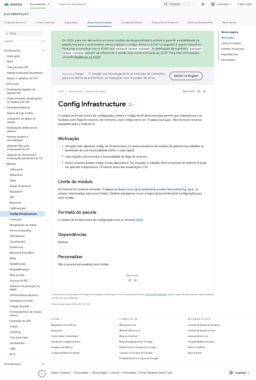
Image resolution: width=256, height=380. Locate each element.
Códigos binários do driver (65, 352)
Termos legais (99, 372)
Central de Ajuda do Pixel (201, 330)
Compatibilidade (132, 22)
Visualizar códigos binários (65, 341)
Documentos (38, 4)
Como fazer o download (64, 336)
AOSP (61, 91)
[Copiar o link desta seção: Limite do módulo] (96, 182)
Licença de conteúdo (156, 294)
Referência (229, 22)
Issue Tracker (195, 352)
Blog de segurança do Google (135, 341)
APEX (139, 220)
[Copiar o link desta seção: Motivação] (82, 139)
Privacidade (129, 372)
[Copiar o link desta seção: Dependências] (90, 235)
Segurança (71, 22)
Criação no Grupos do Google (135, 352)
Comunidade (80, 372)
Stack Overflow (196, 347)
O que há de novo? (15, 22)
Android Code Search (72, 4)
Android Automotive (200, 22)
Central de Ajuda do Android (204, 324)
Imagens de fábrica (62, 347)
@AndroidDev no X (129, 330)
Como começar (45, 22)
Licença (115, 372)
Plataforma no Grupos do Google (137, 347)
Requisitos (56, 330)
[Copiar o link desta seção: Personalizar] (86, 257)
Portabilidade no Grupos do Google (138, 358)
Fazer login (245, 4)
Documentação (16, 14)
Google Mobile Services (201, 341)
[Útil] (199, 91)
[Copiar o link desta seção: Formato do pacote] (99, 213)
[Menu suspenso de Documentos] (50, 4)
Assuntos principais (99, 22)
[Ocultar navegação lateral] (41, 373)
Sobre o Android (60, 372)
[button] (20, 41)
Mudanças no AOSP (87, 57)
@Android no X (127, 324)
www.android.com (198, 336)
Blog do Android (128, 336)
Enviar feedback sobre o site (155, 372)
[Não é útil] (204, 91)
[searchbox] (23, 33)
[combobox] (179, 4)
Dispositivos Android (165, 22)
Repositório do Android (63, 324)
